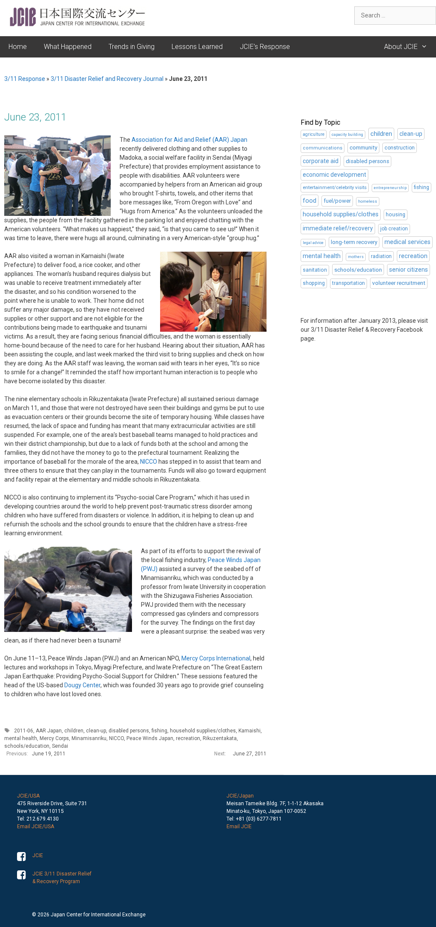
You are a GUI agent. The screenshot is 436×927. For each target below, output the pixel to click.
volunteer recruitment (398, 283)
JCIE (37, 855)
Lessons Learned (197, 47)
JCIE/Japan (240, 796)
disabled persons (129, 731)
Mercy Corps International (215, 658)
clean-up (96, 731)
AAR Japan (49, 731)
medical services (407, 242)
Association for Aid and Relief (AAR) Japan (189, 139)
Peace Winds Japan (149, 738)
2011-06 (23, 731)
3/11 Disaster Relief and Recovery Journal (107, 78)
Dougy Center (82, 685)
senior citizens (408, 269)
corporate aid (320, 161)
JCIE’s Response (265, 47)
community (363, 147)
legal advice (313, 243)
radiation (381, 256)
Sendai (60, 746)
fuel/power (337, 201)
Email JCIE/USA (35, 826)
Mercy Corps (54, 738)
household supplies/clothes (203, 731)
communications (322, 148)
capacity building (347, 134)
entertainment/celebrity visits (335, 187)
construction (399, 148)
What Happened (68, 47)
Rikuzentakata (220, 738)
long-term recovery (354, 242)
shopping (314, 283)
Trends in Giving (132, 47)
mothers (356, 257)
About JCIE (401, 47)
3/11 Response (24, 78)
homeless (367, 201)
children (73, 731)
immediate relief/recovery (338, 228)
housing (395, 215)
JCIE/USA (28, 796)
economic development (334, 174)
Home (18, 47)
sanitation (315, 270)
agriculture (313, 134)
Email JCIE (239, 826)
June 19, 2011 (49, 754)
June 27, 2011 (250, 754)
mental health (20, 738)
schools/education (26, 746)
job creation (394, 229)
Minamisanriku (89, 738)
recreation (188, 738)
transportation (348, 283)
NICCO (148, 461)
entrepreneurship (390, 188)
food (309, 200)
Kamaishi (249, 731)
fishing (159, 731)
